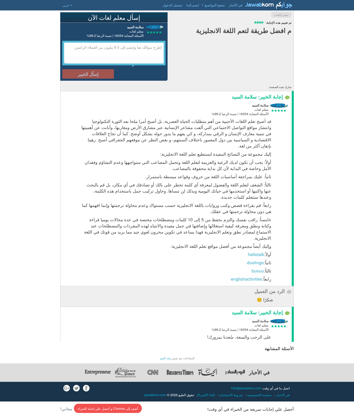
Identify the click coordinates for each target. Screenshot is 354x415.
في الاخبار (282, 394)
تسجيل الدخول (172, 5)
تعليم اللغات (281, 15)
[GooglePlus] (66, 388)
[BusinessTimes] (180, 372)
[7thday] (235, 372)
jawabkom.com (155, 394)
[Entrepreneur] (97, 372)
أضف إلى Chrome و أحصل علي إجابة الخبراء (108, 408)
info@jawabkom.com (246, 388)
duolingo (255, 262)
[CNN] (152, 372)
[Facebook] (86, 388)
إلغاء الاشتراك (205, 394)
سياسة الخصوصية (258, 394)
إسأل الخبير (88, 74)
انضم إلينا (192, 5)
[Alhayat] (207, 372)
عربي (66, 5)
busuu (258, 271)
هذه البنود (165, 358)
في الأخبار (235, 5)
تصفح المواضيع (215, 5)
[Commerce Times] (125, 372)
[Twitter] (76, 388)
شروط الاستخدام (231, 394)
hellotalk (256, 254)
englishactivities (246, 279)
